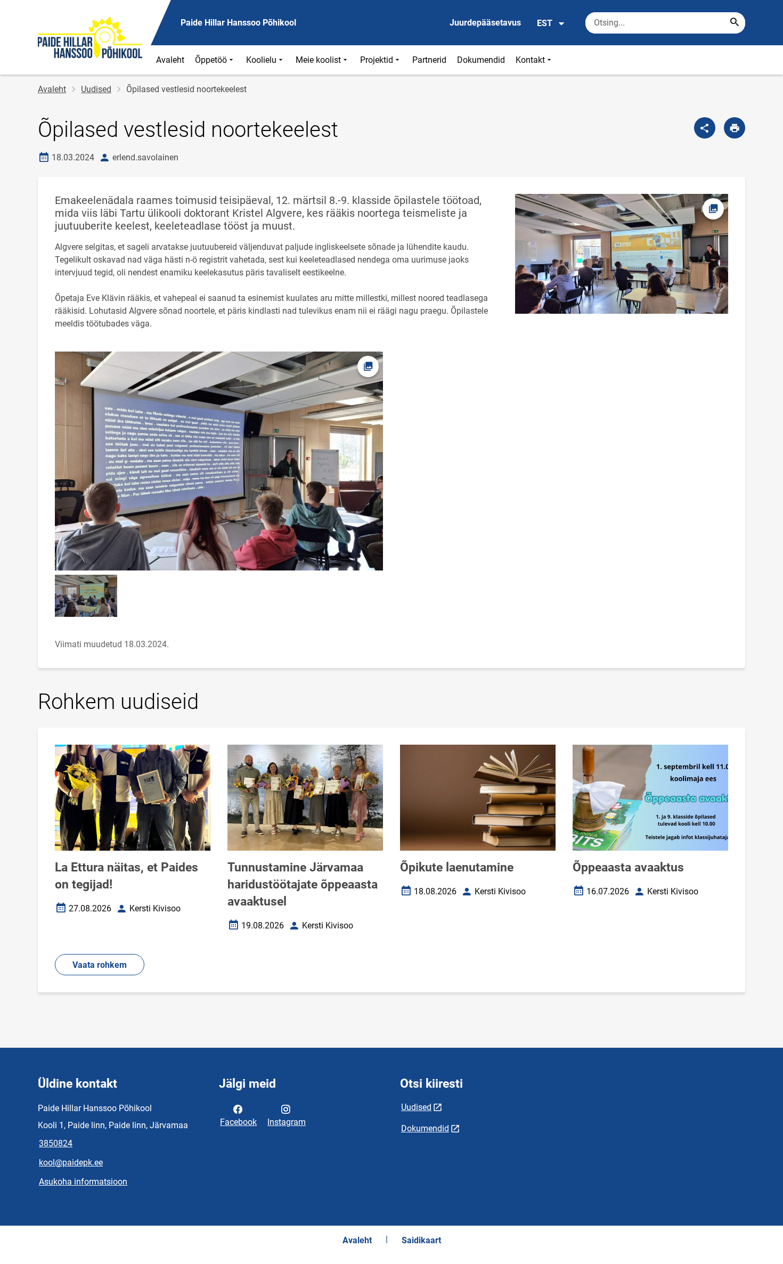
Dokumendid (481, 60)
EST (544, 23)
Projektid (376, 60)
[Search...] (734, 23)
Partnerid (429, 60)
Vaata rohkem (99, 965)
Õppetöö (211, 60)
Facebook (238, 1122)
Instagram (286, 1122)
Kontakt (530, 60)
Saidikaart (421, 1240)
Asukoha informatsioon (83, 1182)
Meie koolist (318, 60)
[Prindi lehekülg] (734, 127)
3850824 (55, 1143)
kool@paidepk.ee (71, 1162)
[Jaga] (704, 127)
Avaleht (170, 60)
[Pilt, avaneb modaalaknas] (86, 596)
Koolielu (261, 60)
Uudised (96, 89)
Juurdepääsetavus (485, 23)
